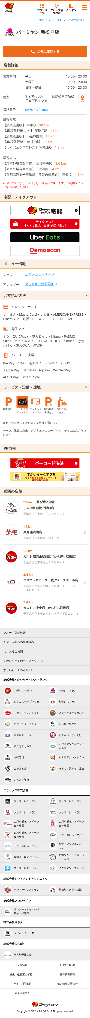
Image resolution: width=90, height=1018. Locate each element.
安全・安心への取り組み (18, 642)
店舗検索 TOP (76, 20)
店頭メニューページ (39, 274)
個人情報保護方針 (67, 983)
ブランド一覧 (42, 11)
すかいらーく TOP (50, 20)
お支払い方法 (15, 295)
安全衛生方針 (22, 993)
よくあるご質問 (13, 651)
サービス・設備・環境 (22, 387)
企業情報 (22, 964)
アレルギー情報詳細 (39, 284)
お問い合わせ (67, 964)
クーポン (71, 10)
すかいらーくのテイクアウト (21, 660)
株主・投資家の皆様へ (22, 974)
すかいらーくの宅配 (15, 670)
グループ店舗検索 (14, 632)
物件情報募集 (67, 974)
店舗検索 (56, 11)
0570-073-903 (36, 110)
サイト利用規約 (22, 983)
